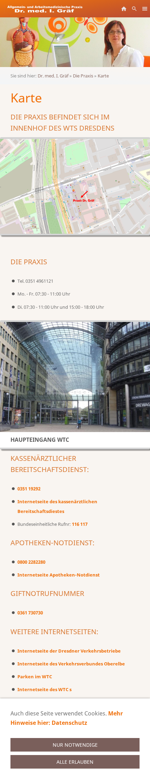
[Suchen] (134, 8)
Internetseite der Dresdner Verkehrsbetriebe (69, 651)
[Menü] (145, 8)
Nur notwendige (75, 744)
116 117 (80, 524)
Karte (103, 76)
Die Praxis (83, 76)
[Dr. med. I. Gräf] (124, 8)
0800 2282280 (31, 562)
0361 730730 (30, 613)
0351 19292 (28, 489)
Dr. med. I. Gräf (53, 76)
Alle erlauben (75, 762)
